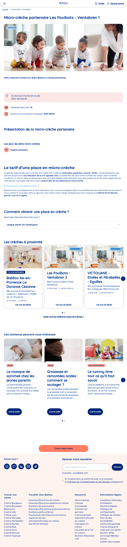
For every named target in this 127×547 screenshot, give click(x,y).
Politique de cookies (110, 515)
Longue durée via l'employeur (22, 225)
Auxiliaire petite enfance (41, 512)
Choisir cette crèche (63, 448)
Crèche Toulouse (12, 536)
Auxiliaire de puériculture (41, 506)
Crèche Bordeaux (13, 503)
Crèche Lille (10, 512)
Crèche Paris (10, 530)
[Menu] (4, 3)
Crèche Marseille (12, 518)
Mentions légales (108, 506)
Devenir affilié (107, 533)
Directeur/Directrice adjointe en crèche (48, 503)
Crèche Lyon (10, 515)
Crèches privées (83, 515)
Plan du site (106, 518)
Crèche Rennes (11, 533)
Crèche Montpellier (13, 521)
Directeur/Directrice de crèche (44, 500)
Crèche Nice (10, 527)
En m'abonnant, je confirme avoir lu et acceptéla (94, 480)
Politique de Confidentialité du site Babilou (88, 482)
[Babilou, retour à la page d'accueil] (63, 3)
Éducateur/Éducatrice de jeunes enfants (49, 509)
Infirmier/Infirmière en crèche (44, 521)
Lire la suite (14, 411)
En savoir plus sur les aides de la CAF (21, 186)
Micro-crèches (82, 500)
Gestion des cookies (110, 542)
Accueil (5, 9)
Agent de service (37, 518)
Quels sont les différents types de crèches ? (63, 316)
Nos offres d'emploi (38, 524)
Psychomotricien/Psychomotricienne (47, 515)
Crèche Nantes (11, 524)
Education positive (96, 365)
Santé (10, 365)
